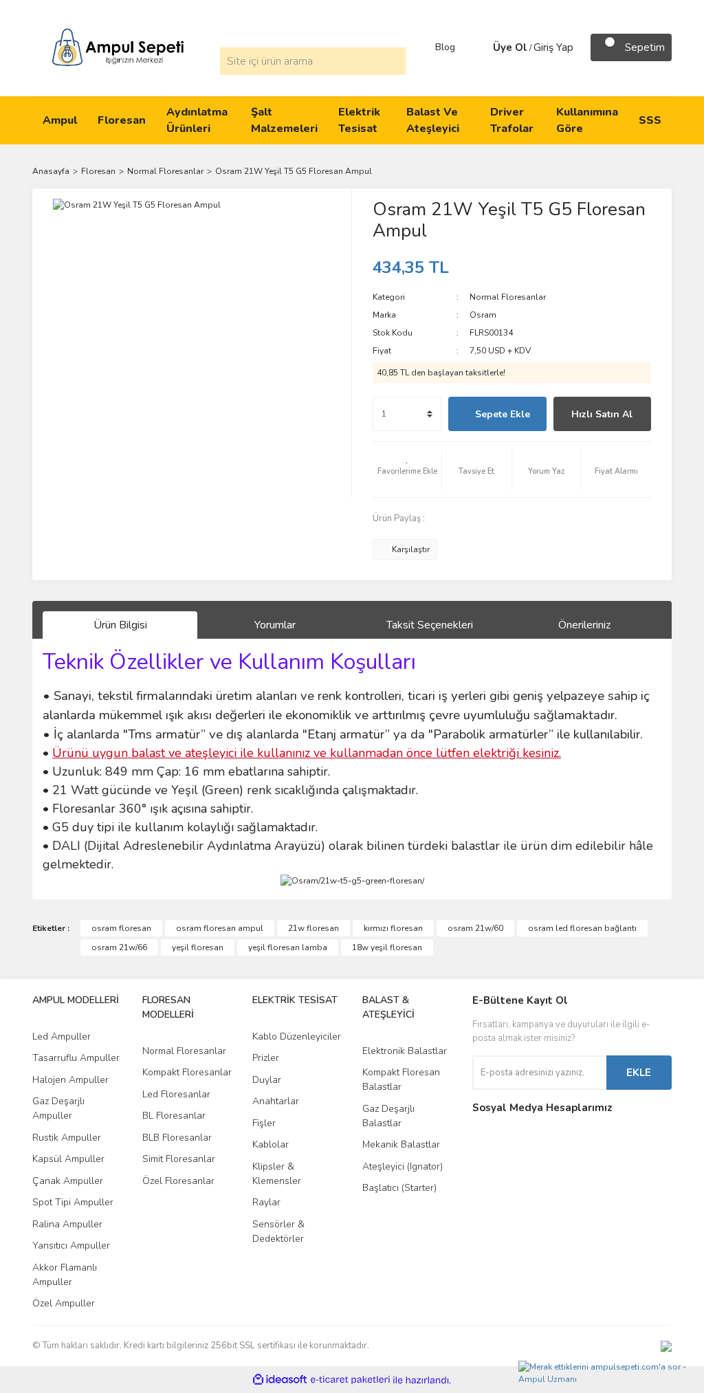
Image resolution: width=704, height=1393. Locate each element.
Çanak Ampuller (67, 1180)
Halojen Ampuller (70, 1079)
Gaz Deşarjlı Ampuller (58, 1108)
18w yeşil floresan (387, 947)
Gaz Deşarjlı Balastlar (388, 1116)
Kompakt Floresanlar (187, 1072)
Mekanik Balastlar (401, 1144)
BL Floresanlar (174, 1115)
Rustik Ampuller (66, 1137)
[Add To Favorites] (407, 469)
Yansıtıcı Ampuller (71, 1245)
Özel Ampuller (63, 1303)
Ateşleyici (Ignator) (402, 1166)
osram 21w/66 (119, 947)
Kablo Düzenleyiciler (296, 1036)
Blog (445, 47)
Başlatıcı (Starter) (399, 1187)
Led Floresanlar (176, 1094)
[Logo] (118, 46)
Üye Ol (510, 47)
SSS (650, 120)
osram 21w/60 (475, 928)
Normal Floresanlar (508, 297)
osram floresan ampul (219, 928)
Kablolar (270, 1144)
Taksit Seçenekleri (429, 625)
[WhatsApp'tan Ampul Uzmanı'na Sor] (607, 1370)
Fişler (264, 1123)
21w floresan (313, 928)
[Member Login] (479, 47)
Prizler (265, 1057)
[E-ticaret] (350, 1380)
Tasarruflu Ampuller (76, 1057)
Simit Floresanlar (178, 1158)
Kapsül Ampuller (68, 1158)
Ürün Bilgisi (120, 625)
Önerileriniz (584, 625)
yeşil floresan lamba (287, 947)
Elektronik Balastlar (404, 1050)
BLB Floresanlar (177, 1137)
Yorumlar (275, 625)
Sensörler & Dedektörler (278, 1231)
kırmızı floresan (393, 928)
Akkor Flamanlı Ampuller (64, 1274)
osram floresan (121, 928)
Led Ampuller (61, 1036)
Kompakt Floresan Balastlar (401, 1079)
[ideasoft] (279, 1380)
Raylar (266, 1202)
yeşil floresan (197, 947)
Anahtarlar (275, 1101)
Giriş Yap (553, 47)
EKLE (638, 1072)
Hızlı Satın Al (601, 414)
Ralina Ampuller (67, 1224)
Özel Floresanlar (178, 1180)
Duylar (266, 1079)
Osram (483, 314)
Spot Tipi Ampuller (72, 1202)
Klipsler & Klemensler (276, 1173)
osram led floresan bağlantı (582, 928)
